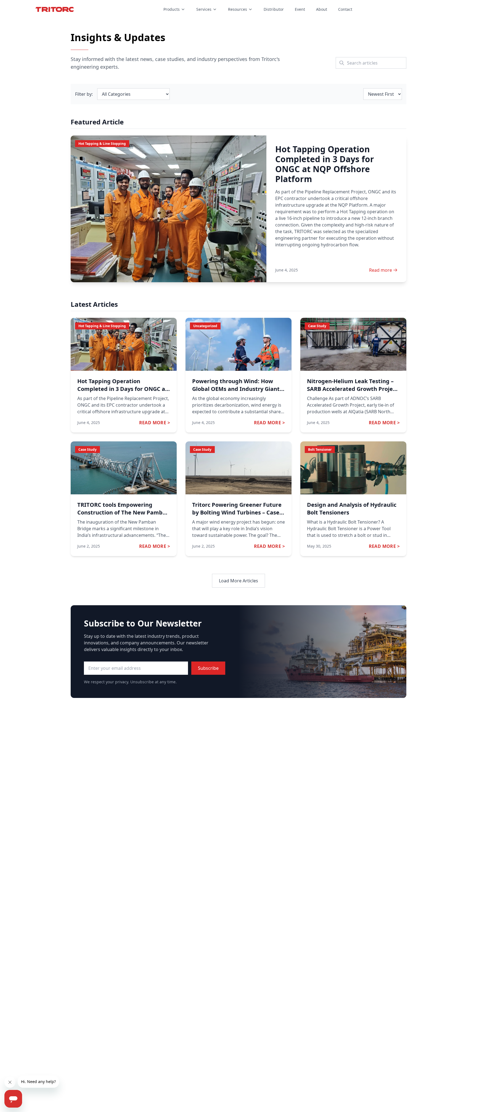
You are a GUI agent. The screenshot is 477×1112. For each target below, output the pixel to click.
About (321, 9)
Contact (345, 9)
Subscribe (208, 668)
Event (300, 9)
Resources (237, 9)
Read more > (154, 423)
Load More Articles (238, 581)
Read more (380, 270)
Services (203, 9)
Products (171, 9)
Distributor (274, 9)
